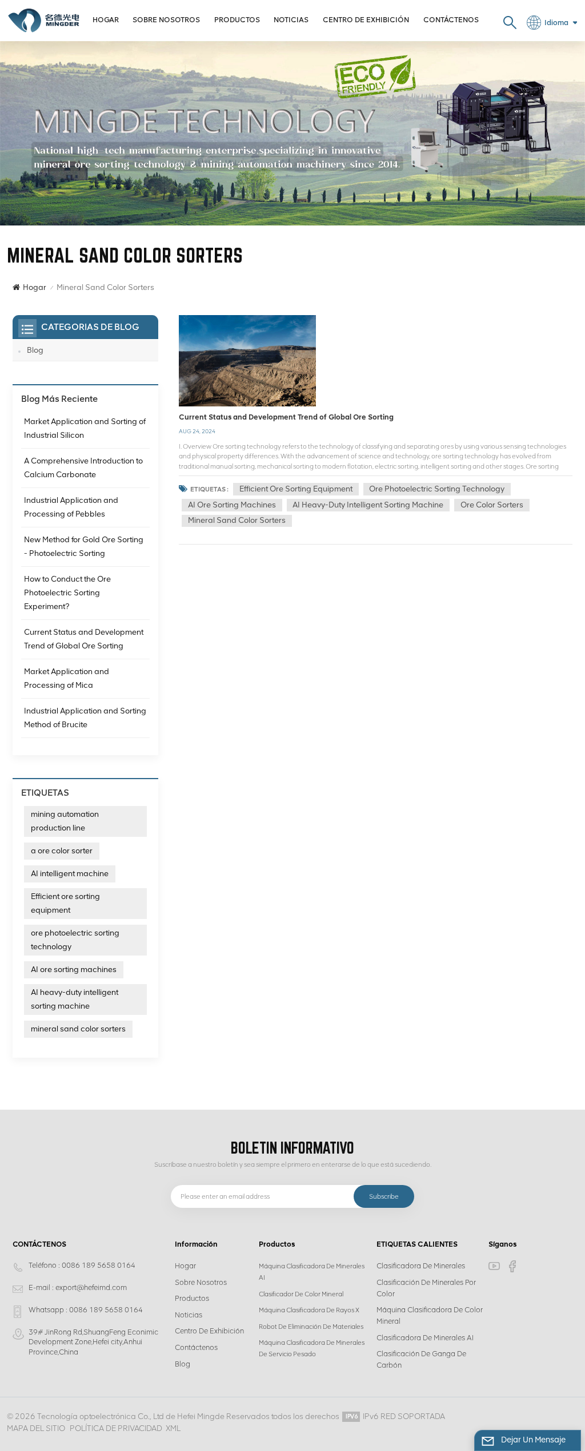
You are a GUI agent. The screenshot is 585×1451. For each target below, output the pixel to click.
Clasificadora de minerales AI (425, 1337)
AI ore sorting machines (232, 505)
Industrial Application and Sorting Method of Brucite (85, 717)
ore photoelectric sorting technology (436, 489)
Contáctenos (451, 19)
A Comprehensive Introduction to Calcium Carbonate (83, 467)
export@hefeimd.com (91, 1287)
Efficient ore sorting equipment (295, 489)
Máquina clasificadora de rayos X (309, 1310)
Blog (35, 350)
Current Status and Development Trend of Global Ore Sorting (286, 417)
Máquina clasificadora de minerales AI (311, 1271)
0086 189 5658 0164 (98, 1265)
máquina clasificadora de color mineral (429, 1315)
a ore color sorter (62, 851)
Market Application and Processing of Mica (66, 678)
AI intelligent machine (70, 873)
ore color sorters (491, 505)
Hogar (106, 19)
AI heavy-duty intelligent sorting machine (367, 505)
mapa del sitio (36, 1428)
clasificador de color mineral (301, 1294)
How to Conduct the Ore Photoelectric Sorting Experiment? (67, 592)
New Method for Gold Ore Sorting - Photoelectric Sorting (83, 546)
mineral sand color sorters (237, 520)
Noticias (291, 19)
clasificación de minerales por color (426, 1288)
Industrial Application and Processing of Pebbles (71, 507)
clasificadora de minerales (420, 1265)
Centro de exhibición (366, 19)
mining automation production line (65, 821)
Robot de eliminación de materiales (311, 1327)
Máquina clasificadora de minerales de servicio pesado (311, 1348)
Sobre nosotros (166, 19)
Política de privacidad (116, 1428)
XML (173, 1428)
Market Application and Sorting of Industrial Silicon (85, 428)
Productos (237, 19)
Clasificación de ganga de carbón (421, 1359)
